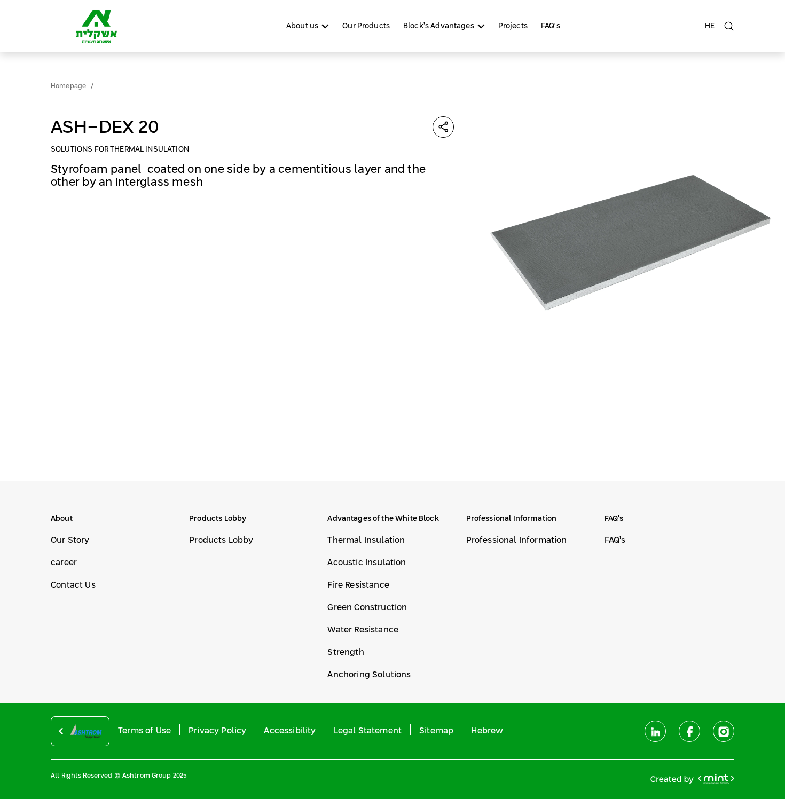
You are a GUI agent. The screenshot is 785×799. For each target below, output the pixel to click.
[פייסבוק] (689, 731)
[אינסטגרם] (723, 731)
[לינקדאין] (655, 731)
